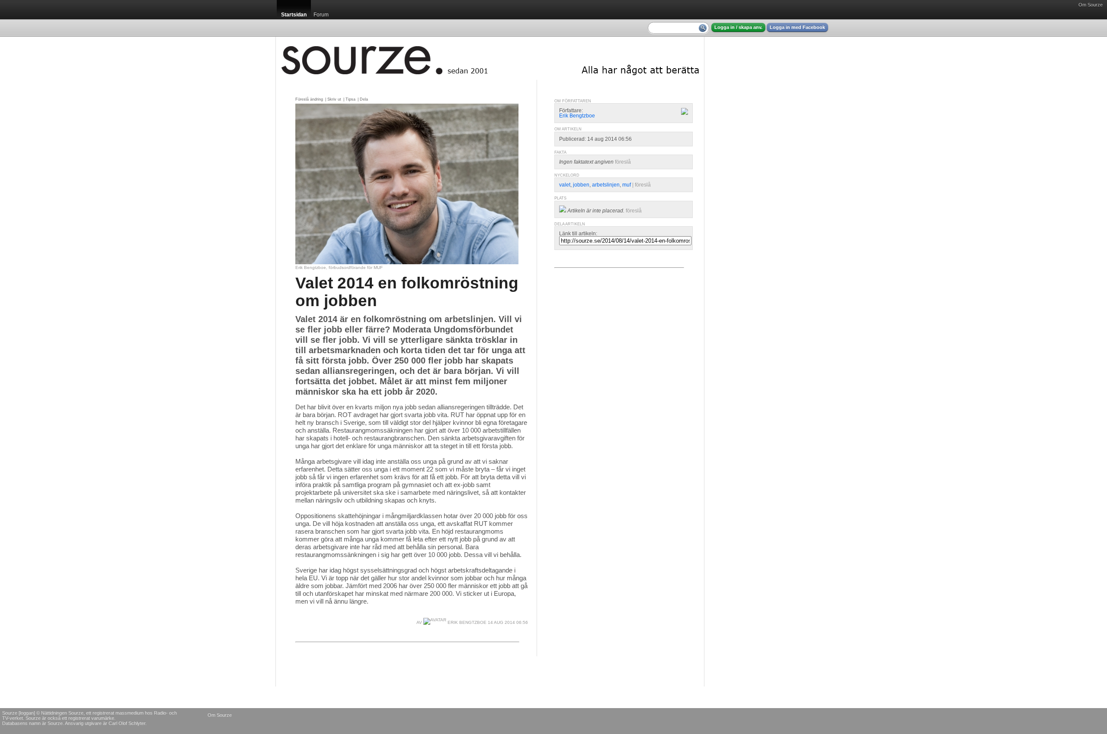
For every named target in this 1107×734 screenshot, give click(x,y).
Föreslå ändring (309, 99)
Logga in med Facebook (797, 27)
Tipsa (350, 99)
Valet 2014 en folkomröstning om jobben (406, 292)
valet (564, 185)
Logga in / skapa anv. (738, 27)
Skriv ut (334, 99)
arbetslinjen (606, 185)
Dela (364, 99)
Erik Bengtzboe (466, 622)
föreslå (623, 162)
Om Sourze (1090, 4)
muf (626, 185)
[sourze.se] (490, 58)
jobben (581, 185)
